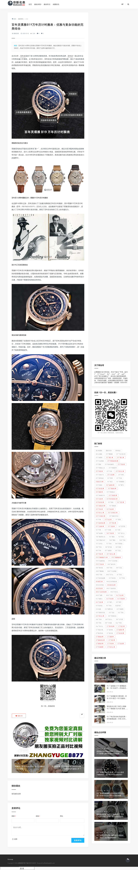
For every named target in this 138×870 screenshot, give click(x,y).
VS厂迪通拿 (109, 485)
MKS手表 (98, 588)
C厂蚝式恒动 (99, 633)
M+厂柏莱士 (99, 598)
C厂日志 (111, 640)
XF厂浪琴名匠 (100, 478)
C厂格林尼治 (99, 640)
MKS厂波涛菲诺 (111, 588)
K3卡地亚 (98, 609)
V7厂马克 (107, 519)
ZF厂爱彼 (98, 464)
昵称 (14, 816)
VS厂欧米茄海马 (111, 499)
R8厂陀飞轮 (108, 547)
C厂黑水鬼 (110, 626)
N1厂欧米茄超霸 (100, 578)
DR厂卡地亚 (108, 623)
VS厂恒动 (109, 509)
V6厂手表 (98, 530)
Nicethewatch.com (49, 863)
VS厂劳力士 (99, 512)
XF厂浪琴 (110, 478)
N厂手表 (119, 574)
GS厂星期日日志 (100, 612)
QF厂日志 (118, 550)
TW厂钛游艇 (99, 533)
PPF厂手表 (99, 564)
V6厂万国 (117, 530)
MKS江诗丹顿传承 (112, 581)
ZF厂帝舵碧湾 (113, 468)
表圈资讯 (56, 4)
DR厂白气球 (119, 619)
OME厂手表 (99, 574)
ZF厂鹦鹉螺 (109, 454)
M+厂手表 (109, 598)
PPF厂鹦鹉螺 (115, 557)
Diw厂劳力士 (99, 626)
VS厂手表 (98, 509)
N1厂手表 (122, 578)
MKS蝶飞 (98, 581)
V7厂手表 (111, 523)
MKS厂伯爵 (99, 595)
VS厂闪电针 (99, 485)
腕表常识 (47, 4)
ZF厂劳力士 (119, 471)
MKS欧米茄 (110, 585)
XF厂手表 (119, 478)
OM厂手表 (109, 567)
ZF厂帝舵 (98, 471)
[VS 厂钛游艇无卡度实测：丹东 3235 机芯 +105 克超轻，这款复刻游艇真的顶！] (99, 699)
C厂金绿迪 (110, 629)
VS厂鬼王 (110, 481)
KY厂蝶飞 (109, 602)
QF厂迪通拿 (108, 550)
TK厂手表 (121, 536)
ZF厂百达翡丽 (100, 461)
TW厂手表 (109, 533)
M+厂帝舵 (120, 598)
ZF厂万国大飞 (100, 474)
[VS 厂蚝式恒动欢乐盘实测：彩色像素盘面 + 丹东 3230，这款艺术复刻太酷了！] (99, 719)
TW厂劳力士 (121, 533)
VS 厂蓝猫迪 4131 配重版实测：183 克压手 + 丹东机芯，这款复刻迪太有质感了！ (117, 688)
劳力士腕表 (99, 454)
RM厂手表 (99, 547)
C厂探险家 (99, 643)
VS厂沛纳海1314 (100, 495)
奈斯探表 (20, 863)
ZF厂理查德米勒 (112, 461)
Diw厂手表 (119, 623)
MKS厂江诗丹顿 (100, 592)
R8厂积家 (118, 547)
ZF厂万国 (110, 474)
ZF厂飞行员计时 (120, 454)
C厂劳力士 (110, 647)
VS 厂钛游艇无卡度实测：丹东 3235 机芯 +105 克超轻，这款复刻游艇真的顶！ (117, 698)
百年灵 (22, 56)
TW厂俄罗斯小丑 (100, 536)
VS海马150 (99, 481)
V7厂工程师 (99, 526)
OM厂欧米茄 (99, 567)
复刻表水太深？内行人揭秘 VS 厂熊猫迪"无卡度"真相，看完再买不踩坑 (116, 708)
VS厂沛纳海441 (111, 492)
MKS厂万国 (109, 595)
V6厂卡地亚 (108, 530)
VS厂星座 (110, 502)
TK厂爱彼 (111, 536)
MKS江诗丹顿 (100, 585)
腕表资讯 (16, 33)
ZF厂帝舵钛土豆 (100, 468)
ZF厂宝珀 (109, 471)
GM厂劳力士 (108, 619)
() (20, 716)
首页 (30, 4)
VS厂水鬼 (98, 499)
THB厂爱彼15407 (100, 540)
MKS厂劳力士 (114, 592)
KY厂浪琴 (118, 602)
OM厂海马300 (111, 564)
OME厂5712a (109, 574)
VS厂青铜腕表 (120, 481)
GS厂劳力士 (99, 616)
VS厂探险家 (112, 505)
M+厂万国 (98, 602)
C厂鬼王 (120, 626)
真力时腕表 (99, 450)
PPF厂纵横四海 (100, 561)
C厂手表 (109, 643)
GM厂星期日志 (112, 616)
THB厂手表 (122, 540)
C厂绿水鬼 (119, 633)
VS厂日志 (119, 502)
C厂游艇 (109, 636)
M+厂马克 (119, 595)
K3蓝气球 (118, 605)
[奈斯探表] (16, 4)
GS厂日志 (111, 612)
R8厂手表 (98, 550)
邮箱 (38, 816)
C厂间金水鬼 (99, 629)
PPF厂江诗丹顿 (112, 561)
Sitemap (10, 859)
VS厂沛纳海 (112, 495)
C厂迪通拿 (119, 629)
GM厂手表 (99, 619)
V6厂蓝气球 (122, 526)
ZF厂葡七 (119, 457)
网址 (61, 816)
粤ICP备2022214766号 (29, 863)
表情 (15, 839)
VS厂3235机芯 (112, 512)
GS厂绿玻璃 (120, 609)
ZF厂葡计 (108, 457)
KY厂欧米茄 (99, 605)
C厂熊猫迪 (99, 636)
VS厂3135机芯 (100, 516)
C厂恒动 (120, 643)
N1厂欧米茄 (112, 578)
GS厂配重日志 (109, 609)
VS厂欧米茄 (99, 502)
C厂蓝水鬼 (110, 633)
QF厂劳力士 (110, 554)
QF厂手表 (98, 554)
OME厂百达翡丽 (111, 571)
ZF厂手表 (120, 464)
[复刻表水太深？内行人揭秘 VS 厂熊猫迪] (99, 709)
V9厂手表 (98, 519)
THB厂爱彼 (112, 540)
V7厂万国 (110, 526)
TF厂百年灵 (99, 543)
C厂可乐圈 (99, 647)
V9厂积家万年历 (113, 516)
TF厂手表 (108, 543)
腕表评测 (37, 4)
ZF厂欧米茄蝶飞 (109, 464)
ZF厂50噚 (121, 474)
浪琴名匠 (118, 450)
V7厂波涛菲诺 (100, 523)
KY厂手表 (108, 605)
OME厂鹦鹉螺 (100, 571)
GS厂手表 (120, 612)
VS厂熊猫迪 (111, 488)
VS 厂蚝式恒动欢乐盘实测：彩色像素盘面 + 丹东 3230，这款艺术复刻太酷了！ (117, 719)
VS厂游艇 (98, 492)
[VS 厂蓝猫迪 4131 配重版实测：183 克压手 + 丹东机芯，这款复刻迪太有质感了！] (99, 689)
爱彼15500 (109, 450)
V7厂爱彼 (118, 519)
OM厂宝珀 (119, 567)
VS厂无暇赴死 (100, 505)
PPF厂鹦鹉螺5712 (101, 557)
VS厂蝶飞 (121, 485)
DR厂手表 (98, 623)
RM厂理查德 (118, 543)
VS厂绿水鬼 (99, 488)
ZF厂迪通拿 (99, 457)
